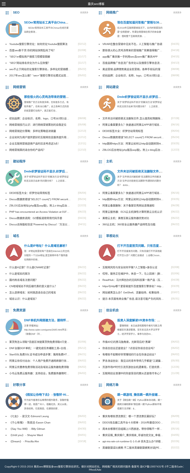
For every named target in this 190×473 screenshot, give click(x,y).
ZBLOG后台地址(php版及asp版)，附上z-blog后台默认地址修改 (131, 149)
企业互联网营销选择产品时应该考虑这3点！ (33, 143)
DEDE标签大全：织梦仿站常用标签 (121, 130)
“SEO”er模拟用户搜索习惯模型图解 (28, 56)
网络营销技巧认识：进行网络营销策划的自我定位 (36, 124)
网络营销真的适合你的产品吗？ (26, 149)
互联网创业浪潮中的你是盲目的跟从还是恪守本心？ (130, 373)
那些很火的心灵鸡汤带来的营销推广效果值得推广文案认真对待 (131, 50)
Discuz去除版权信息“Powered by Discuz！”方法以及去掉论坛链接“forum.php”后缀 (38, 224)
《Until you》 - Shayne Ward (24, 435)
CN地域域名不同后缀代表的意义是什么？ (31, 286)
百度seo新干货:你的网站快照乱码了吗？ (31, 50)
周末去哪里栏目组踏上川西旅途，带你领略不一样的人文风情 (131, 428)
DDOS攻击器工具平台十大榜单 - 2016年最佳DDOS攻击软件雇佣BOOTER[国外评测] (131, 422)
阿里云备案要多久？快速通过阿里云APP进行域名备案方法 (131, 124)
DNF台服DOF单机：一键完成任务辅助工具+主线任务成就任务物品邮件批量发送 (38, 348)
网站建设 (112, 87)
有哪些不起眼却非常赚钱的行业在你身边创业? (127, 354)
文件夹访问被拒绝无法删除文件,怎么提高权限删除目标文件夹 (131, 118)
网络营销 (19, 87)
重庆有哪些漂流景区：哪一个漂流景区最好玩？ (128, 416)
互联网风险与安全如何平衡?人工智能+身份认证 (128, 267)
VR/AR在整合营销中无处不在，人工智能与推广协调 (130, 44)
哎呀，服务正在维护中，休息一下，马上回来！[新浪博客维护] (131, 273)
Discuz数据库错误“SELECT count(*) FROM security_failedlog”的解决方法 (131, 137)
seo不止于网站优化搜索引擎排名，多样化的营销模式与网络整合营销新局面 (38, 69)
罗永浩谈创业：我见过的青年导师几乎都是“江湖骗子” (131, 360)
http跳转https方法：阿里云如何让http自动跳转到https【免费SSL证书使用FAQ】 (131, 143)
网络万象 (112, 385)
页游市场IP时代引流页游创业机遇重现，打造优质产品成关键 (131, 367)
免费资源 (19, 310)
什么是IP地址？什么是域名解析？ (46, 245)
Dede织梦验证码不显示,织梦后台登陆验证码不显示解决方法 (64, 171)
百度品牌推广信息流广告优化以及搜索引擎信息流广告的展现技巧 (131, 62)
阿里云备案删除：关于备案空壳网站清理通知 (126, 205)
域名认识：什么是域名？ (22, 298)
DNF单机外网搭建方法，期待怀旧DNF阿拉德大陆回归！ (61, 320)
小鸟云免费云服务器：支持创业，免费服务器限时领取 (38, 373)
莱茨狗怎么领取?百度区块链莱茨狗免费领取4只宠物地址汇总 (38, 341)
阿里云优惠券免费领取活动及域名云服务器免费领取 (37, 367)
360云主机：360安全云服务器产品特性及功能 (127, 224)
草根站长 (112, 236)
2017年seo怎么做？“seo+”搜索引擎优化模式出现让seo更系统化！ (38, 75)
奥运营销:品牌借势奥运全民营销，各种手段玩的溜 (129, 69)
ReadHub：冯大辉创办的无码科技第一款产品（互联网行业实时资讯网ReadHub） (131, 279)
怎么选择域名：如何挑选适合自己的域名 (31, 292)
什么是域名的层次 (18, 273)
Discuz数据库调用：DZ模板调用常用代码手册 (34, 218)
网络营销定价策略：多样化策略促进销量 (31, 130)
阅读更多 (84, 12)
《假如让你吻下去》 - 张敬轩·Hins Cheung (53, 394)
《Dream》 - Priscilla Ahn (22, 441)
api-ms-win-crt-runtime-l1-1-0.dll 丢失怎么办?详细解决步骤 (131, 441)
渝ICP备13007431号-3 (153, 466)
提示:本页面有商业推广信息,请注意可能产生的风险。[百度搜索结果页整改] (131, 298)
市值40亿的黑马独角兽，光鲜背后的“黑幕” (125, 341)
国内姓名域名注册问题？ (22, 279)
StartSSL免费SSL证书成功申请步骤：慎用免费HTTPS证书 (38, 354)
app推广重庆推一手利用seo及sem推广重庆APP (128, 56)
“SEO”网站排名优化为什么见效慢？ (28, 62)
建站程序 (19, 161)
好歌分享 (19, 385)
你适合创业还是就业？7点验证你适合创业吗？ (127, 348)
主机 (109, 161)
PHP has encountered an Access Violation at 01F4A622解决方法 (38, 211)
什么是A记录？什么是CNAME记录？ (28, 267)
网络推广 (112, 12)
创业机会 (112, 310)
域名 (16, 236)
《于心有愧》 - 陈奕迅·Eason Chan (28, 422)
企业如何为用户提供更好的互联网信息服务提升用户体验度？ (38, 137)
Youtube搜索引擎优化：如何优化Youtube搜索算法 (37, 44)
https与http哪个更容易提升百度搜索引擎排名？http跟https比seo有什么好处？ (131, 286)
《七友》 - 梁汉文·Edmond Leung (27, 416)
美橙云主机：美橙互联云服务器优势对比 (124, 218)
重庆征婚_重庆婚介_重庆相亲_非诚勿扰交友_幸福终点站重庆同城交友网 (131, 435)
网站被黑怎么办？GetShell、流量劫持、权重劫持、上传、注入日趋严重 (131, 292)
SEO (16, 12)
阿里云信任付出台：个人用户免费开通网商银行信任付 (38, 360)
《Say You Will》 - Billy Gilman (25, 428)
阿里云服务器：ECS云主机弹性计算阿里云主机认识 (130, 211)
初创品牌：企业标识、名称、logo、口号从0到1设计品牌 (131, 75)
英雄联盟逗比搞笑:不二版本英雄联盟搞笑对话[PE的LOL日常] (131, 447)
